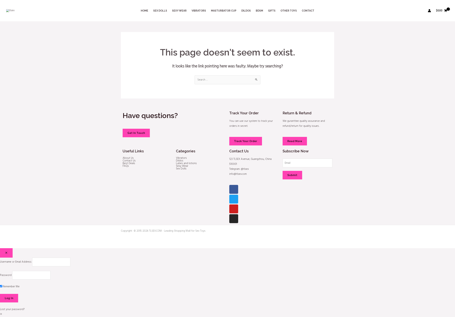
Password (6, 275)
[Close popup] (6, 253)
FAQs (126, 166)
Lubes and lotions (186, 163)
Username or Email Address (15, 262)
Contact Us (129, 160)
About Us (128, 158)
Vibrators (181, 158)
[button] (1, 314)
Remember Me (11, 286)
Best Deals (129, 163)
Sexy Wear (182, 166)
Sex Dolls (181, 168)
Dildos (179, 160)
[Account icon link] (429, 10)
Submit (292, 175)
